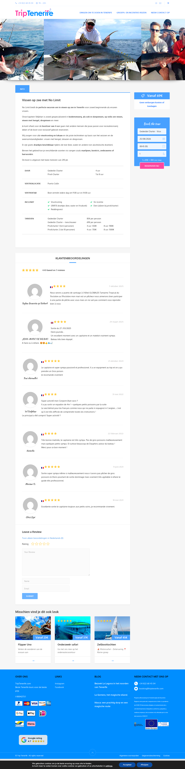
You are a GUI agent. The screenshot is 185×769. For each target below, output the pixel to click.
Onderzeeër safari (68, 644)
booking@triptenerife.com (151, 688)
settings (109, 766)
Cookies (166, 755)
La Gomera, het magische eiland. (111, 694)
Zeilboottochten (106, 644)
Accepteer (127, 764)
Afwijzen (144, 764)
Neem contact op (160, 12)
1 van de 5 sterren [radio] (32, 543)
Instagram (59, 683)
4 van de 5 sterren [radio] (44, 543)
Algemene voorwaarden (129, 755)
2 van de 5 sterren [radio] (36, 543)
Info (22, 89)
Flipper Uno (25, 644)
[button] (33, 740)
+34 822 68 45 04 (147, 683)
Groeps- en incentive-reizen (131, 12)
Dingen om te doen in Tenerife (96, 12)
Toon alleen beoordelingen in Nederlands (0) (42, 538)
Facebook (59, 687)
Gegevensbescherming (151, 755)
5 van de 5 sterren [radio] (48, 543)
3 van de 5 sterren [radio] (40, 543)
